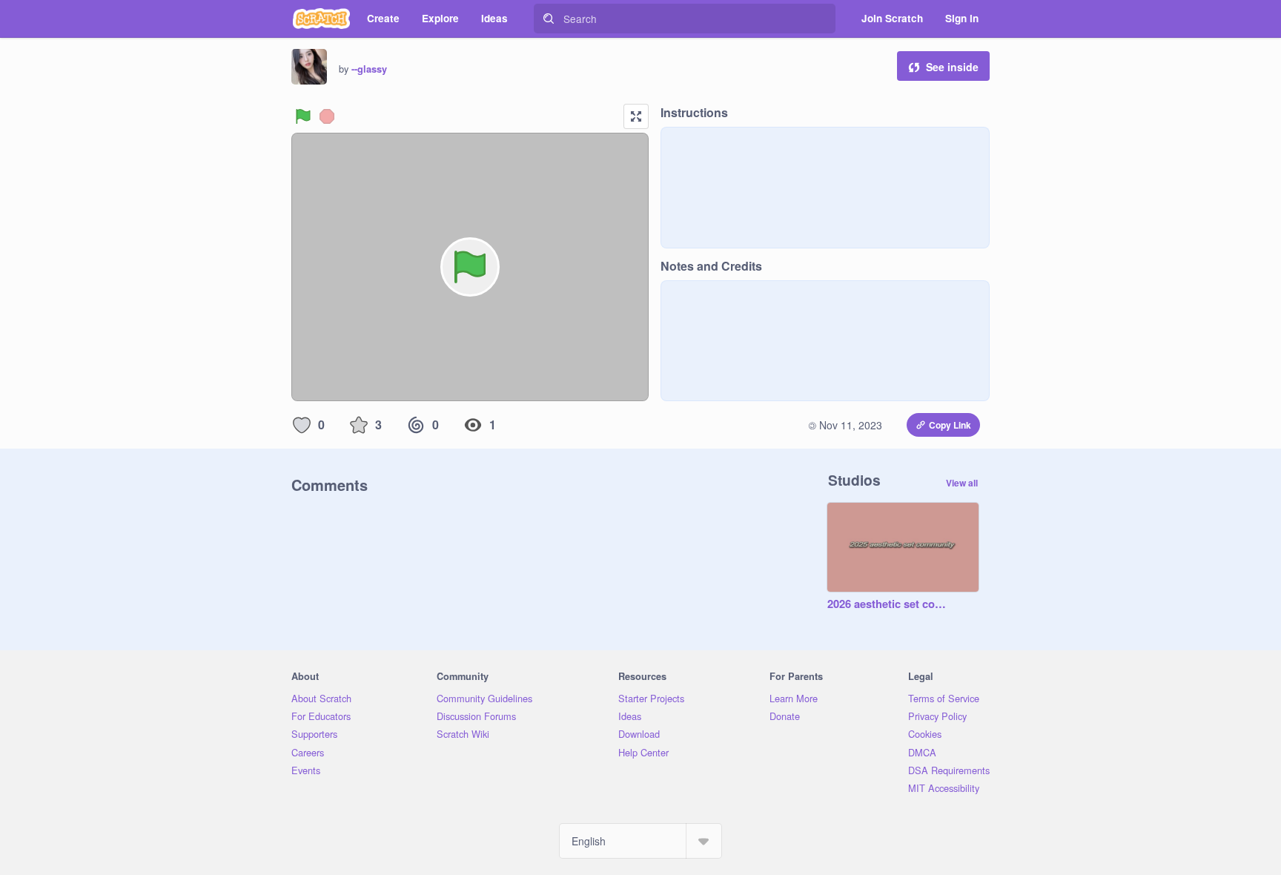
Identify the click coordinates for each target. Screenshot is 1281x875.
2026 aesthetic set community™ (888, 604)
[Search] (548, 18)
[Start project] (303, 116)
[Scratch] (321, 18)
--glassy (369, 69)
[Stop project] (327, 116)
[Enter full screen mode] (636, 116)
